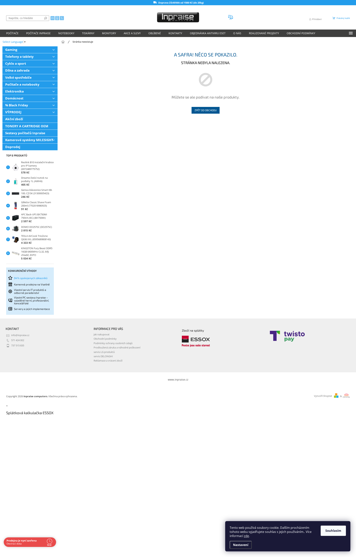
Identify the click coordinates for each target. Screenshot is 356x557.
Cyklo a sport (15, 63)
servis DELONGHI (103, 356)
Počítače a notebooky (22, 84)
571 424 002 (17, 340)
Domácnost (14, 98)
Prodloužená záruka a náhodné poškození (117, 347)
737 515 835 (17, 345)
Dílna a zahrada (17, 70)
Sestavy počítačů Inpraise (25, 133)
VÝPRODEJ (13, 112)
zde (246, 536)
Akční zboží (14, 119)
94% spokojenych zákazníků (30, 278)
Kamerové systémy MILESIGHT (29, 140)
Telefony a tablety (19, 56)
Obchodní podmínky (105, 338)
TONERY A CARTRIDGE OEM (26, 126)
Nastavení (240, 545)
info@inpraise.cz (20, 335)
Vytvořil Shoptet (323, 396)
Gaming (11, 49)
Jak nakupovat (102, 334)
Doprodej (12, 147)
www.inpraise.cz (178, 379)
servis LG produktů (104, 352)
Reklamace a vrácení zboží (108, 360)
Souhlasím (333, 531)
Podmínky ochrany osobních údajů (113, 343)
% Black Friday (16, 105)
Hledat (45, 18)
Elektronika (14, 91)
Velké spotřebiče (18, 77)
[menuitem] (12, 33)
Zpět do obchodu (206, 110)
